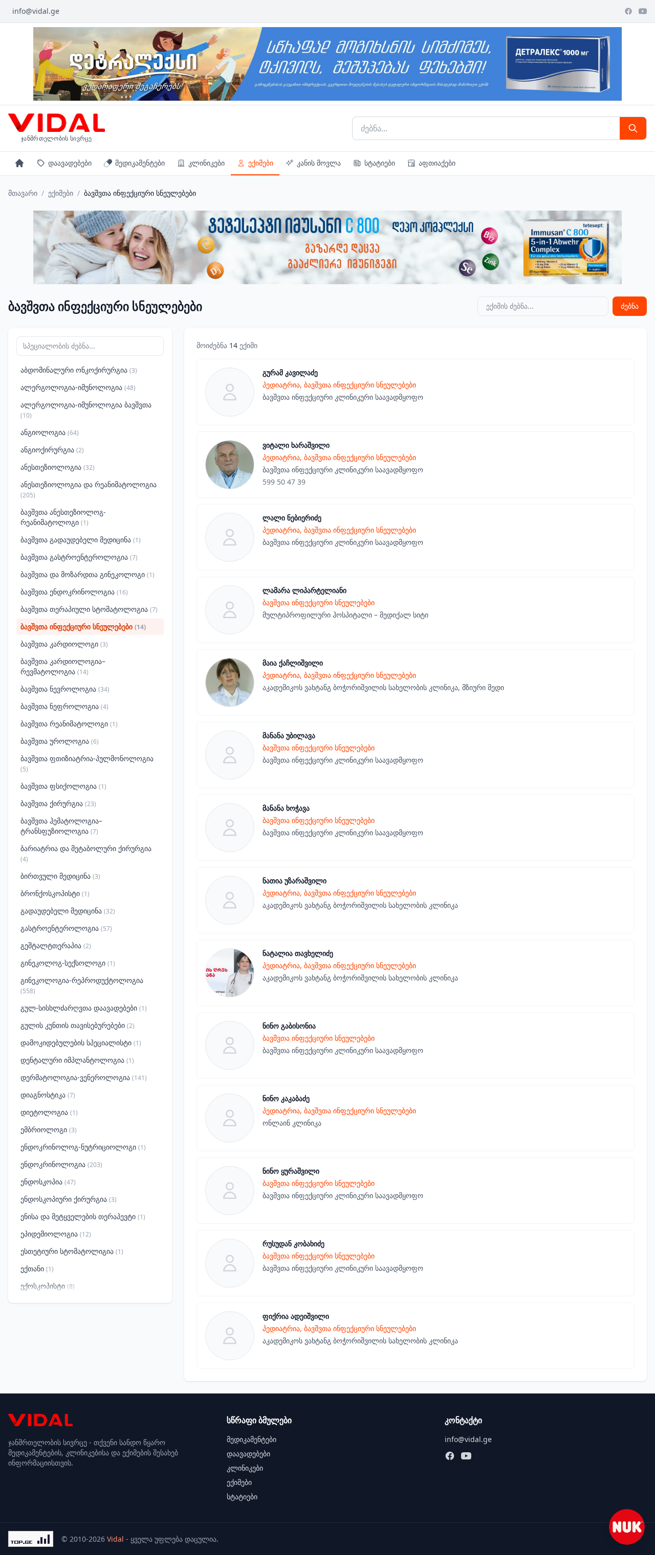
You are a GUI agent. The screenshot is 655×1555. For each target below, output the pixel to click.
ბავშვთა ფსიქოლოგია (63, 786)
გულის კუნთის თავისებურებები (77, 1025)
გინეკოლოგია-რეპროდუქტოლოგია (81, 985)
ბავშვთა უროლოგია (59, 741)
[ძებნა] (633, 128)
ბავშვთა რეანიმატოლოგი (69, 723)
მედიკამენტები (140, 163)
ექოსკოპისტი (47, 1286)
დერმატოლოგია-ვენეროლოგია (83, 1077)
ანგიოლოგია (49, 432)
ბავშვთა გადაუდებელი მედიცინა (80, 539)
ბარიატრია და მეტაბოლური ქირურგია (85, 853)
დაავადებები (70, 163)
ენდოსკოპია (48, 1181)
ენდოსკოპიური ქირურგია (68, 1199)
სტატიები (379, 163)
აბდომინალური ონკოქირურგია (78, 370)
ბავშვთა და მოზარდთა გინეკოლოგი (87, 574)
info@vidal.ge (35, 11)
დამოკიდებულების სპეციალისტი (80, 1042)
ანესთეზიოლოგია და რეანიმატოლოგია (88, 489)
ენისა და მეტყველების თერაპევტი (82, 1216)
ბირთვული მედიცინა (60, 876)
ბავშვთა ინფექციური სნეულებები (83, 626)
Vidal (115, 1539)
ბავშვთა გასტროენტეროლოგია (79, 557)
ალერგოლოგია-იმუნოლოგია (78, 387)
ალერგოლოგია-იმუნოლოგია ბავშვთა (85, 410)
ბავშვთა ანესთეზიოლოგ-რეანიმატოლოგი (63, 517)
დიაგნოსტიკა (47, 1095)
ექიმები (260, 163)
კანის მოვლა (319, 163)
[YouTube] (643, 11)
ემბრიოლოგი (48, 1129)
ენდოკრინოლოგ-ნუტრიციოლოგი (83, 1147)
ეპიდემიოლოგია (55, 1234)
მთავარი (22, 193)
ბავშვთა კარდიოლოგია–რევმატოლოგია (62, 666)
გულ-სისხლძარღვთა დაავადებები (83, 1008)
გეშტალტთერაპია (55, 945)
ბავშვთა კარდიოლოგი (64, 644)
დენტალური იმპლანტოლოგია (77, 1060)
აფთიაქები (437, 163)
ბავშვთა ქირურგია (58, 803)
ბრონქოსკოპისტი (55, 893)
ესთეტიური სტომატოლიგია (71, 1251)
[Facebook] (628, 11)
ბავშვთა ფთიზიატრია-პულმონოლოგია (87, 763)
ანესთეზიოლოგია (57, 467)
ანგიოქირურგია (52, 449)
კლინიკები (206, 163)
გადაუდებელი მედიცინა (67, 911)
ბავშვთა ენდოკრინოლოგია (74, 592)
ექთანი (37, 1268)
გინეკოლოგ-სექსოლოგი (67, 963)
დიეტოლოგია (49, 1112)
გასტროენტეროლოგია (66, 928)
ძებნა (630, 306)
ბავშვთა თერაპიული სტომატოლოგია (89, 609)
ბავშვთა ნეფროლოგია (64, 706)
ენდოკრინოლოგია (61, 1164)
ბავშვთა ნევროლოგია (65, 689)
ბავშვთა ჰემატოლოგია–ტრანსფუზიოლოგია (61, 826)
